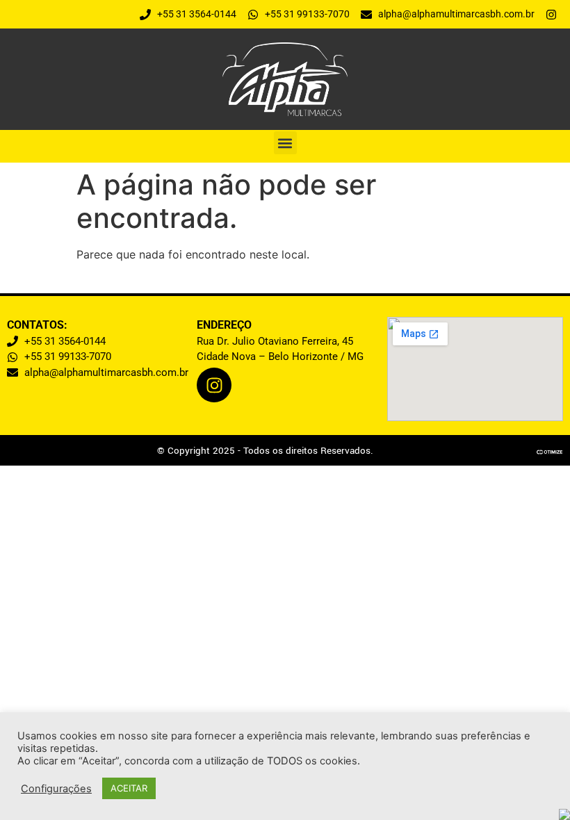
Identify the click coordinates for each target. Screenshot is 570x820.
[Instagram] (214, 385)
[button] (285, 142)
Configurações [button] (56, 788)
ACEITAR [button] (129, 788)
